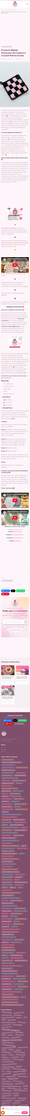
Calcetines (5, 801)
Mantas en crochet (20, 908)
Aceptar (25, 1112)
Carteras (5, 811)
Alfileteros (9, 1071)
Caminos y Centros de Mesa (19, 1074)
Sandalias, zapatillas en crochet (10, 973)
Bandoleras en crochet (7, 783)
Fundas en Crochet (7, 866)
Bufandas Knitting (7, 798)
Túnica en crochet (6, 989)
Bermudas (19, 783)
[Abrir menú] (27, 4)
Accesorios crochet (7, 759)
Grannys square (19, 874)
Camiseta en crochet (22, 1076)
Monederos (13, 916)
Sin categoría (6, 978)
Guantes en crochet (7, 877)
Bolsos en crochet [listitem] (15, 633)
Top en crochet (6, 984)
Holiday (17, 879)
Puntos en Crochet (7, 960)
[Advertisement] (15, 29)
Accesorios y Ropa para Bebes (8, 1045)
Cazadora (4, 1054)
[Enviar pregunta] (25, 622)
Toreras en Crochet (18, 984)
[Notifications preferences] (3, 1113)
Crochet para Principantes (8, 837)
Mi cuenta (3, 749)
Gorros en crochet (7, 874)
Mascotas (19, 1017)
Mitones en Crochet (16, 913)
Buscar (3, 751)
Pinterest (6, 594)
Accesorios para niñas (8, 767)
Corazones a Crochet (22, 1047)
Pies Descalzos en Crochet (8, 937)
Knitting (20, 887)
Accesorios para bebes (8, 764)
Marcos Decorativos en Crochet (20, 1091)
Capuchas (17, 806)
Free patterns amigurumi (8, 864)
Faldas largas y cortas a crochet (10, 858)
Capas (25, 1088)
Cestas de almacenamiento (9, 817)
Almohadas (18, 1066)
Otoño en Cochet (6, 924)
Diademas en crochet (7, 851)
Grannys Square (18, 1015)
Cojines (4, 824)
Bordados (5, 796)
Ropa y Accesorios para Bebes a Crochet (12, 965)
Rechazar (17, 1112)
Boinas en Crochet (18, 791)
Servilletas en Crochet (7, 976)
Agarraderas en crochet (8, 770)
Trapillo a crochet (22, 986)
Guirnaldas (18, 877)
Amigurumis (6, 780)
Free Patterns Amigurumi (10, 1029)
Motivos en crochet (7, 918)
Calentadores (15, 801)
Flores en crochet (7, 861)
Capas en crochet (6, 806)
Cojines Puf (18, 1049)
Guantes (4, 1078)
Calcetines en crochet (7, 1015)
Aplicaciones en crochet (19, 780)
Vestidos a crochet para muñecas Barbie (11, 991)
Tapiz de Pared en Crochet (8, 981)
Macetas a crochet (6, 1093)
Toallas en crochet (22, 981)
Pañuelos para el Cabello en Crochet (10, 929)
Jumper (4, 887)
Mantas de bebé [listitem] (20, 627)
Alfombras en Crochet (7, 772)
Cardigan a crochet (7, 809)
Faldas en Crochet (6, 1103)
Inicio (2, 9)
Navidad (16, 921)
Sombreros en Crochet (19, 978)
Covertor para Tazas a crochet (9, 832)
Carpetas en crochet (21, 809)
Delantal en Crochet (22, 848)
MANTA (3, 1020)
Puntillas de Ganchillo (16, 955)
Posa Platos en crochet (8, 950)
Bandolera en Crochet (19, 1100)
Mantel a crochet (6, 911)
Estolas (21, 853)
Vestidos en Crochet (7, 994)
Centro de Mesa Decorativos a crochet (11, 814)
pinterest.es (18, 541)
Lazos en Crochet (6, 890)
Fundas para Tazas (16, 1037)
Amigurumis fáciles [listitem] (10, 627)
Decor (24, 845)
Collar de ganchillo (7, 830)
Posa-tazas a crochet (7, 580)
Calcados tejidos (18, 798)
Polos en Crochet (19, 939)
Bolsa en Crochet (15, 793)
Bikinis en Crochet (7, 785)
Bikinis (3, 1088)
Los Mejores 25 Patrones (18, 1060)
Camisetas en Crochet (20, 804)
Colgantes (24, 827)
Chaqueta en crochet (20, 1055)
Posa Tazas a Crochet (10, 9)
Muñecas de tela (6, 921)
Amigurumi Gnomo (7, 775)
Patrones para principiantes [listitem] (15, 630)
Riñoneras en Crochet (7, 963)
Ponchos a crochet (16, 942)
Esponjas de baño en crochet (18, 1069)
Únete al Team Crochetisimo (8, 228)
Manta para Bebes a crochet (9, 905)
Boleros (4, 793)
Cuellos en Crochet (7, 843)
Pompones (5, 942)
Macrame (5, 900)
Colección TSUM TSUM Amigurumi (10, 827)
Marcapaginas (5, 1057)
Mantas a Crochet (6, 1013)
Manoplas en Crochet (7, 903)
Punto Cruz (5, 957)
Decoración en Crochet (19, 1053)
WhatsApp (21, 590)
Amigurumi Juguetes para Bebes (9, 1064)
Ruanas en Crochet (7, 968)
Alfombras (16, 1095)
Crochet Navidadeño (17, 1024)
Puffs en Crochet (21, 952)
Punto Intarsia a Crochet (17, 957)
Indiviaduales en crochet (21, 882)
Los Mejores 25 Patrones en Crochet (10, 897)
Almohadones (20, 772)
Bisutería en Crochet (6, 1091)
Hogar (14, 1105)
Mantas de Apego (7, 908)
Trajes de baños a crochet (8, 986)
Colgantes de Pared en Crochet (9, 1098)
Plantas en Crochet (7, 939)
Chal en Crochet (11, 1020)
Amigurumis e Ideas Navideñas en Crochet (11, 1086)
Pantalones (5, 926)
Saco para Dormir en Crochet (9, 970)
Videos (23, 997)
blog (3, 1071)
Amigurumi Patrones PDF (7, 1083)
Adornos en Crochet (22, 767)
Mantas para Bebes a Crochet (9, 1047)
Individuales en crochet (19, 1012)
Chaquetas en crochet (20, 822)
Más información (23, 1109)
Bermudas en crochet (7, 1027)
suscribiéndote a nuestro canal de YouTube (16, 242)
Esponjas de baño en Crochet (9, 853)
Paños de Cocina (18, 924)
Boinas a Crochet (16, 1103)
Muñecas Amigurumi (20, 918)
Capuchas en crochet (22, 1105)
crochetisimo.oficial (18, 537)
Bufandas (25, 1086)
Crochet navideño (18, 835)
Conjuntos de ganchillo (20, 830)
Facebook (6, 590)
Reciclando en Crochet (21, 960)
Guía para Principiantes (7, 1100)
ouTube (25, 286)
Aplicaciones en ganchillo (7, 1043)
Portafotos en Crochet (7, 947)
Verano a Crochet (18, 989)
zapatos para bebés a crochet (9, 1002)
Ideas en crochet (7, 882)
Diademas (11, 1050)
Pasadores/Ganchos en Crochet (10, 931)
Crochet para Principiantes (8, 1066)
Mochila (4, 916)
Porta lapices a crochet (8, 944)
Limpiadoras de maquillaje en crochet (11, 892)
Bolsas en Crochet (13, 1079)
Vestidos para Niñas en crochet (10, 997)
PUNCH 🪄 (5, 955)
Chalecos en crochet (19, 819)
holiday (3, 1035)
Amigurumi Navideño (20, 775)
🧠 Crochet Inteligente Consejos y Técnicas (12, 1004)
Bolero (25, 1017)
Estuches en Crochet (7, 856)
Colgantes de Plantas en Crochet (14, 1088)
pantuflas (14, 926)
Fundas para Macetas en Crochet (10, 871)
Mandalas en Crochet (16, 900)
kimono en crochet (6, 1059)
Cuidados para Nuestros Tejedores (10, 845)
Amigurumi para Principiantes (9, 778)
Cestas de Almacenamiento (8, 1017)
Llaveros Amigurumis (7, 895)
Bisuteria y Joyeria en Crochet (9, 788)
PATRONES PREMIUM (7, 934)
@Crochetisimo (17, 531)
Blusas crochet (6, 791)
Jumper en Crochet (17, 1082)
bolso (22, 1057)
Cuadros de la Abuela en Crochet (10, 840)
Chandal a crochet (6, 822)
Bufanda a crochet (16, 796)
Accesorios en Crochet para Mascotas (11, 762)
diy (2, 1076)
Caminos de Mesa (7, 804)
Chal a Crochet (6, 819)
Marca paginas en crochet (20, 911)
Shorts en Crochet (20, 976)
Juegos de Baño (19, 884)
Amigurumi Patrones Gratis (12, 1040)
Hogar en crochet (6, 879)
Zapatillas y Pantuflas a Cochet (9, 999)
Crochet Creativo (6, 835)
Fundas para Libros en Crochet (9, 869)
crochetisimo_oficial (17, 534)
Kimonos (12, 887)
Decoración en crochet (8, 848)
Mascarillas (5, 913)
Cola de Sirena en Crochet (16, 824)
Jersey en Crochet (7, 884)
